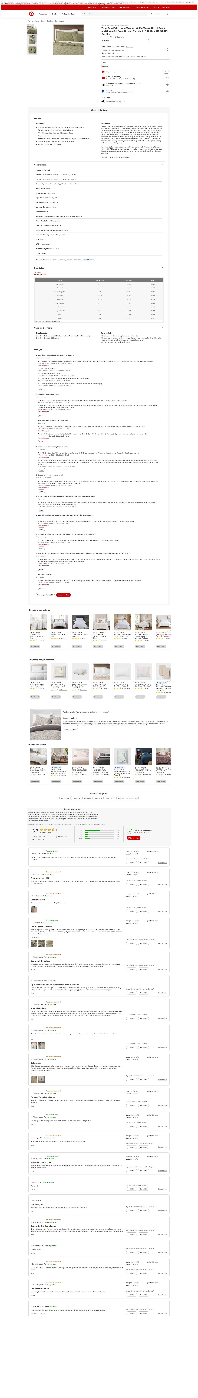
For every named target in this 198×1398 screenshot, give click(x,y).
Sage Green (114, 56)
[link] (107, 37)
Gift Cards (7, 4)
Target (30, 21)
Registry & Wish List (141, 7)
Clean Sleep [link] (98, 798)
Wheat (120, 56)
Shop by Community (15, 4)
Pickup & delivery (68, 14)
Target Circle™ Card (108, 7)
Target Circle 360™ (125, 7)
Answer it (41, 389)
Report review (162, 863)
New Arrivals (41, 4)
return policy (110, 342)
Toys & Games (149, 2)
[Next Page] (167, 50)
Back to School (16, 2)
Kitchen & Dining (61, 2)
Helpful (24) (52, 385)
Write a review (133, 838)
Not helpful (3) (61, 385)
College (22, 2)
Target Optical (25, 4)
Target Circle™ (93, 7)
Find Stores (125, 4)
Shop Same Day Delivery (98, 4)
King (123, 50)
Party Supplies (188, 2)
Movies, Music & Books (177, 2)
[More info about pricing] (149, 40)
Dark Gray (132, 56)
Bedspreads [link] (87, 798)
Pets (121, 2)
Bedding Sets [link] (76, 798)
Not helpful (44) (62, 363)
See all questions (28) (45, 595)
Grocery (80, 2)
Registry (107, 4)
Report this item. (89, 260)
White (103, 56)
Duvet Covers (59, 21)
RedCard (112, 4)
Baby (96, 2)
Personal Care (105, 2)
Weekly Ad (77, 4)
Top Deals (61, 4)
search (146, 14)
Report (70, 363)
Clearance (35, 4)
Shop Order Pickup (85, 4)
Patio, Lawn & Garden (72, 2)
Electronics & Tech (158, 2)
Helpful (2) (54, 409)
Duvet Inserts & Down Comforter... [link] (127, 798)
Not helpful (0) (61, 370)
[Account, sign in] (156, 14)
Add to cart (105, 66)
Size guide (129, 47)
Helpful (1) (52, 402)
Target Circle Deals (69, 4)
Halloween (28, 2)
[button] (107, 37)
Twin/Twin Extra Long (108, 50)
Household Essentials (88, 2)
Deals (30, 4)
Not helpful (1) (60, 582)
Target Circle (118, 4)
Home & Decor (52, 2)
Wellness (128, 2)
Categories (42, 14)
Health (124, 2)
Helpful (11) (53, 363)
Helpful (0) (52, 370)
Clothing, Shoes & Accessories (39, 2)
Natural (108, 56)
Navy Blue (126, 56)
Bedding (50, 21)
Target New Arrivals (6, 2)
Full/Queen (118, 50)
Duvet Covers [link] (65, 798)
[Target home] (31, 13)
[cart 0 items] (167, 14)
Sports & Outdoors (115, 2)
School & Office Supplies (138, 2)
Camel (138, 56)
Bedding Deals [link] (110, 798)
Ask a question (63, 595)
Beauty (99, 2)
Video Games (167, 2)
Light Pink (143, 56)
